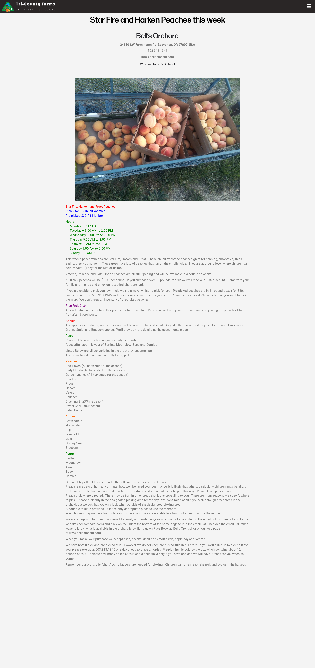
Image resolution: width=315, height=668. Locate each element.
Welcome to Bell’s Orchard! (157, 64)
